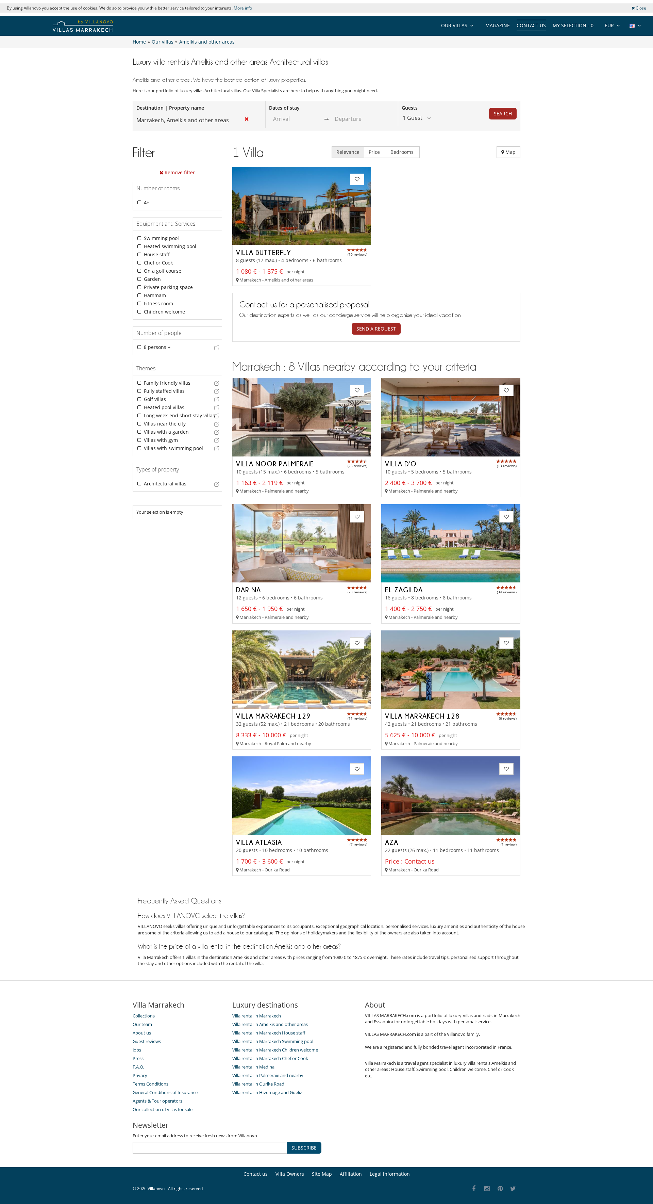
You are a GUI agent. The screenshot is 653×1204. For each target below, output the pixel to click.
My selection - (573, 25)
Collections (144, 1016)
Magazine (497, 25)
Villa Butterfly (263, 252)
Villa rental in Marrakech (256, 1016)
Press (138, 1058)
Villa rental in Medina (253, 1067)
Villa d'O (401, 463)
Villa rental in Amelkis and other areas (270, 1024)
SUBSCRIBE (304, 1147)
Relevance (347, 152)
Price (375, 152)
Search (503, 113)
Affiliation (351, 1174)
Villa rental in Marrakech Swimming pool (272, 1041)
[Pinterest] (500, 1189)
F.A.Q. (138, 1067)
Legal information (390, 1174)
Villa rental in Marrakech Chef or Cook (270, 1058)
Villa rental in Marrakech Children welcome (275, 1050)
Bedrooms (402, 152)
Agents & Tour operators (157, 1101)
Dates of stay (284, 108)
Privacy (140, 1075)
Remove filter (179, 172)
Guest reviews (147, 1041)
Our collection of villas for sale (162, 1109)
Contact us (531, 25)
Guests (410, 108)
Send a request (376, 328)
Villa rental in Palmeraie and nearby (267, 1075)
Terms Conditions (150, 1084)
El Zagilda (404, 589)
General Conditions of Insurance (165, 1092)
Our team (142, 1024)
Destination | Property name (170, 108)
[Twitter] (513, 1189)
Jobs (137, 1050)
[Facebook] (474, 1189)
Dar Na (248, 589)
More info (243, 8)
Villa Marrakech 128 (422, 716)
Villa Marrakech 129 (273, 716)
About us (142, 1033)
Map (510, 152)
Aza (391, 842)
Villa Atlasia (259, 842)
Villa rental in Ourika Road (258, 1084)
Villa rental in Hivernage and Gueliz (267, 1092)
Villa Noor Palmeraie (275, 463)
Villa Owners (289, 1174)
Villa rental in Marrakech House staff (268, 1033)
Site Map (322, 1174)
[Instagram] (487, 1189)
